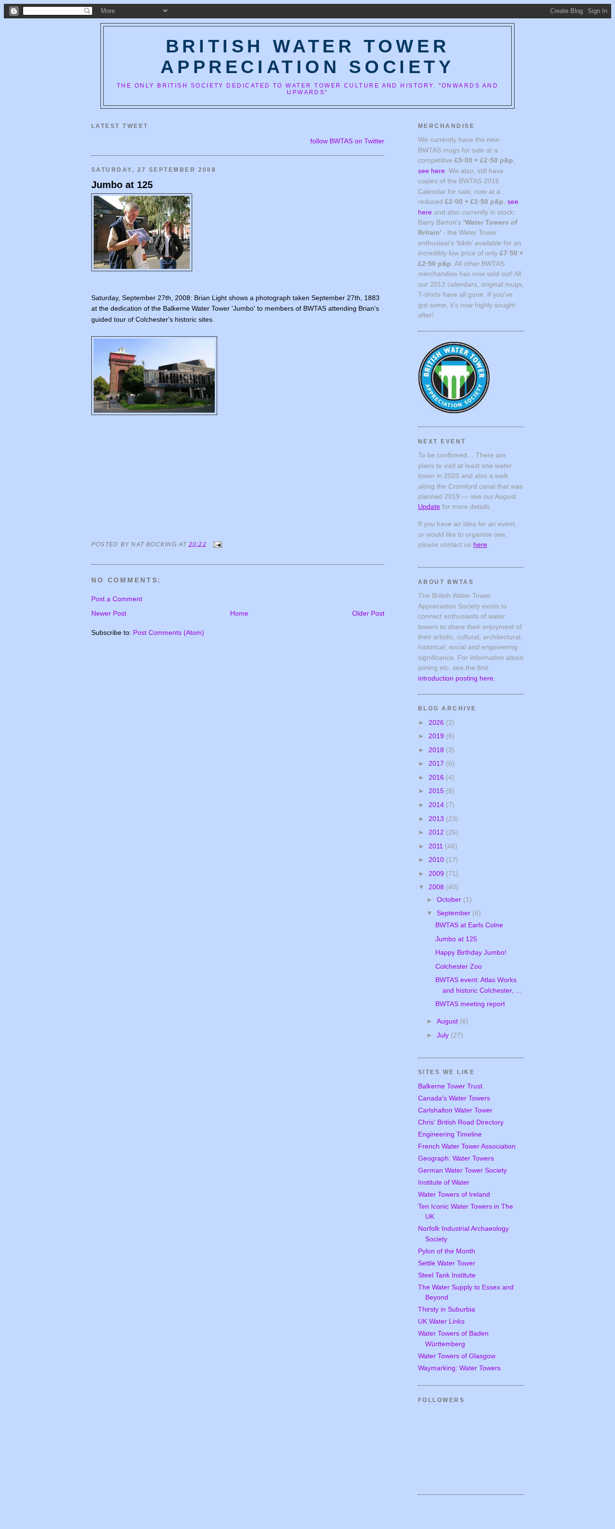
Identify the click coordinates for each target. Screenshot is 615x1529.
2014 (437, 805)
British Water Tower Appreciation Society (307, 56)
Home (239, 613)
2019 (437, 736)
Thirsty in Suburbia (446, 1309)
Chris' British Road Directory (461, 1122)
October (450, 899)
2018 (437, 750)
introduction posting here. (456, 678)
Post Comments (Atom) (168, 632)
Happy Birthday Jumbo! (470, 952)
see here (431, 171)
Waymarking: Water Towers (459, 1368)
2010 (437, 859)
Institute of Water (443, 1182)
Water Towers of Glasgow (456, 1356)
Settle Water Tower (446, 1263)
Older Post (368, 613)
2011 (437, 846)
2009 (437, 873)
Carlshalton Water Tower (455, 1110)
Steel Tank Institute (447, 1275)
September (454, 913)
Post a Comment (116, 599)
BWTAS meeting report (470, 1004)
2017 (437, 763)
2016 (437, 777)
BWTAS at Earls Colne (469, 925)
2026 (437, 722)
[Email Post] (216, 544)
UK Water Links (441, 1321)
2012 (437, 832)
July (444, 1035)
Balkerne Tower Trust (450, 1086)
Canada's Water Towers (454, 1098)
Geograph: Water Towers (456, 1158)
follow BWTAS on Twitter (347, 141)
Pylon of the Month (446, 1251)
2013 (437, 818)
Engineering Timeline (450, 1134)
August (448, 1021)
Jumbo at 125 (122, 184)
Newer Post (108, 613)
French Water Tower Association (467, 1146)
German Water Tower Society (462, 1170)
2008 (437, 887)
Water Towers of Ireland (454, 1194)
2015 (437, 791)
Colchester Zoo (458, 966)
